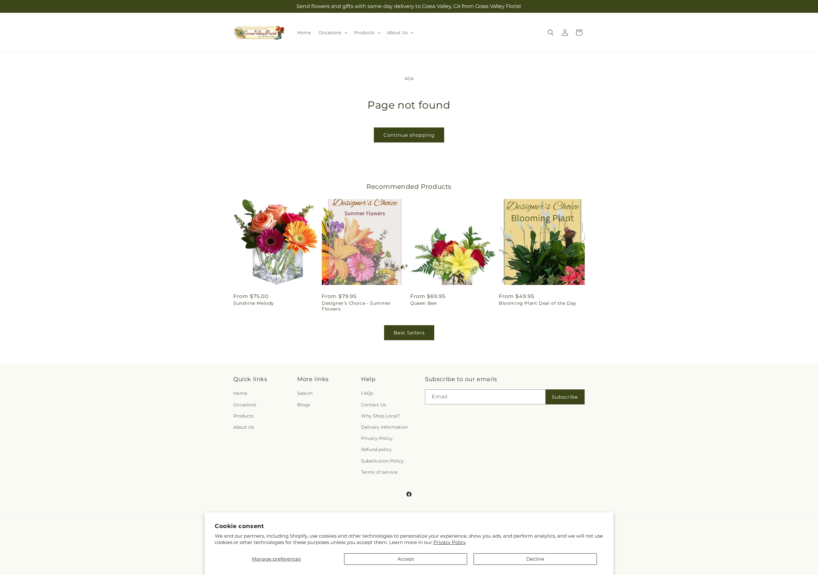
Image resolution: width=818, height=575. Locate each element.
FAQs (367, 393)
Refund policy (376, 449)
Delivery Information (384, 427)
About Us (243, 427)
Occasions (244, 405)
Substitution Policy (382, 461)
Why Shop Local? (380, 416)
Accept (405, 559)
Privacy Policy (449, 542)
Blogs (303, 405)
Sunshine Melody (253, 303)
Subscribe (565, 397)
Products (243, 416)
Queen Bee (423, 303)
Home (240, 393)
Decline (535, 559)
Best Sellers (409, 333)
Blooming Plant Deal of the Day (537, 303)
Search (305, 393)
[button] (332, 32)
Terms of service (379, 472)
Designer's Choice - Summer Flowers (356, 306)
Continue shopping (409, 135)
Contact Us (373, 405)
